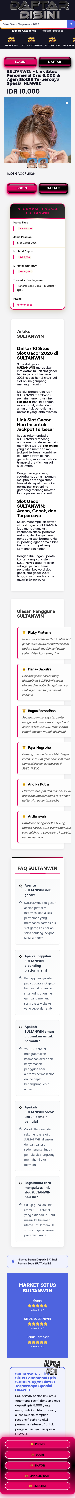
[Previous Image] (7, 130)
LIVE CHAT (40, 1486)
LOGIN (20, 61)
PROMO (40, 1442)
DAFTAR (54, 61)
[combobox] (33, 24)
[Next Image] (68, 130)
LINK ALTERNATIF (40, 1475)
